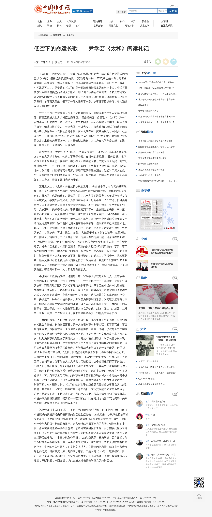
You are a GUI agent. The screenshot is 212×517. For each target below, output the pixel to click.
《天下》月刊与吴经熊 (148, 361)
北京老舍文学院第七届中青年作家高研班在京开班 (158, 99)
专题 (68, 25)
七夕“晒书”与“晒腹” (146, 378)
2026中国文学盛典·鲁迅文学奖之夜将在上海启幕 (158, 82)
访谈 (49, 25)
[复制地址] (173, 61)
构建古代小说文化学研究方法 (151, 384)
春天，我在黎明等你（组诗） (164, 455)
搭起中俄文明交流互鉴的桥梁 (151, 152)
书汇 (133, 21)
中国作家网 (43, 35)
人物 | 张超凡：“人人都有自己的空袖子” (156, 88)
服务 (49, 21)
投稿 (59, 25)
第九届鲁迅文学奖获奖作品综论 (152, 158)
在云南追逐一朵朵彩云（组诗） (165, 441)
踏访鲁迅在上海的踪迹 (148, 164)
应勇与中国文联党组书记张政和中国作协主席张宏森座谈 (158, 116)
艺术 (77, 25)
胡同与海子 (143, 105)
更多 (175, 239)
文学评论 (70, 35)
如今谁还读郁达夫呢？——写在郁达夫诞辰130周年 (158, 94)
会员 (59, 21)
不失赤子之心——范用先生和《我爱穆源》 (157, 373)
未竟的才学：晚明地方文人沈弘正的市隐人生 (158, 367)
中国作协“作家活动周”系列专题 (162, 265)
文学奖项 (71, 21)
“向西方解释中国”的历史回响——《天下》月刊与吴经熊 (158, 181)
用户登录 (122, 12)
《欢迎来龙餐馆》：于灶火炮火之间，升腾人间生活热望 (158, 122)
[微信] (158, 61)
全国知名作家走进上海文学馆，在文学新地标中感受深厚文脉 (158, 147)
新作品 (145, 21)
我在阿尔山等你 (158, 425)
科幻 (122, 21)
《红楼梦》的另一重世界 (149, 175)
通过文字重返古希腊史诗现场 (151, 169)
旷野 (153, 415)
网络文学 (129, 25)
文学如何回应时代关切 (148, 111)
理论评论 (57, 35)
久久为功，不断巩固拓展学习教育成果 (155, 141)
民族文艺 (113, 25)
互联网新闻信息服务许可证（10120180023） (137, 498)
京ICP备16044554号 (81, 498)
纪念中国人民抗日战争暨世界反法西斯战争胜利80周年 (162, 251)
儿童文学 (144, 25)
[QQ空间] (166, 61)
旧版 (174, 6)
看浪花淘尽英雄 (158, 401)
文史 (111, 21)
